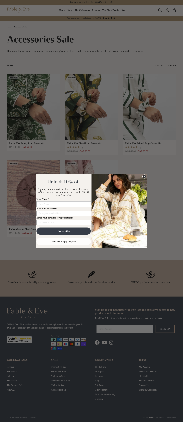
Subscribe (64, 231)
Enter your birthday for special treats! (54, 218)
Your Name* (42, 199)
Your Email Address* (46, 208)
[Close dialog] (144, 176)
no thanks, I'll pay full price (63, 242)
